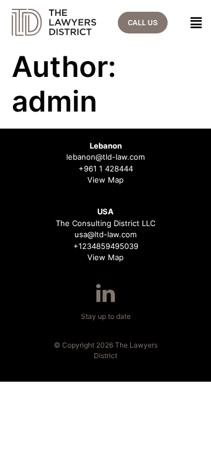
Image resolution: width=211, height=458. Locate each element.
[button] (193, 22)
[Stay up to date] (105, 293)
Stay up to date (106, 316)
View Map (105, 179)
